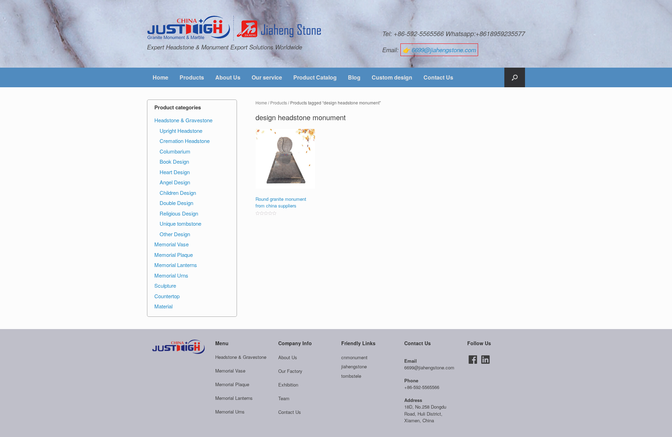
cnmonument (354, 357)
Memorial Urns (171, 275)
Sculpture (165, 285)
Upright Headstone (181, 130)
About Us (227, 77)
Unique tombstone (180, 223)
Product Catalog (315, 77)
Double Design (176, 202)
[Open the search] (514, 77)
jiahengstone (354, 366)
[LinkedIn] (485, 359)
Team (283, 398)
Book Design (174, 161)
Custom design (392, 77)
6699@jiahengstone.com (444, 50)
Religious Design (179, 213)
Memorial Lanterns (175, 264)
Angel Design (175, 182)
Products (192, 77)
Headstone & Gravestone (183, 120)
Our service (267, 77)
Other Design (175, 234)
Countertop (167, 296)
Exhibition (288, 384)
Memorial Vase (171, 244)
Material (163, 306)
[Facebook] (472, 359)
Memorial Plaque (173, 254)
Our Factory (290, 371)
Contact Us (438, 77)
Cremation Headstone (185, 140)
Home (160, 77)
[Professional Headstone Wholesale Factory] (234, 28)
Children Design (178, 192)
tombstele (351, 376)
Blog (354, 77)
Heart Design (175, 172)
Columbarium (175, 151)
